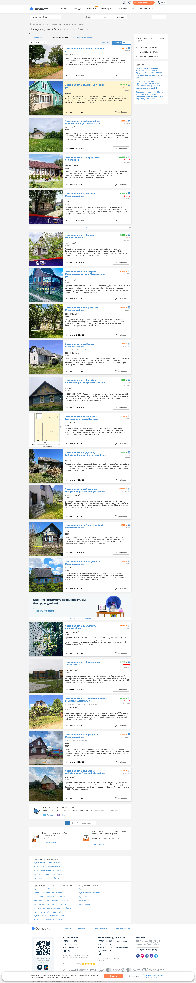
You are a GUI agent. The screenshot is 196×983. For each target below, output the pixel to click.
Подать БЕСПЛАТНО (145, 2)
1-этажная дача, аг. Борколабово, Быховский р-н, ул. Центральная (83, 122)
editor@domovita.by (71, 947)
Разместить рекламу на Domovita (80, 228)
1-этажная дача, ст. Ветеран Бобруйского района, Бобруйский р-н (85, 772)
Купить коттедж (85, 901)
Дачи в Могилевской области (56, 37)
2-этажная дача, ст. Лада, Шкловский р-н (85, 86)
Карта (128, 42)
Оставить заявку (49, 842)
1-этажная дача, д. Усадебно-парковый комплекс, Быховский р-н (86, 699)
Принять (113, 976)
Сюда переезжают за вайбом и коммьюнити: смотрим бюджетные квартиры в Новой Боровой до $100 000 (149, 95)
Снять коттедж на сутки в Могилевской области (52, 908)
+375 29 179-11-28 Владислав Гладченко (113, 947)
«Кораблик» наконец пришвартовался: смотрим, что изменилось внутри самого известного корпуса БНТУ (150, 84)
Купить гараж (84, 904)
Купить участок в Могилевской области (49, 916)
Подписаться (99, 844)
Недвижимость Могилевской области (44, 24)
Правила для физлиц (122, 928)
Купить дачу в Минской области (46, 878)
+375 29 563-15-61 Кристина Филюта (112, 941)
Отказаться (134, 976)
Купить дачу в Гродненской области (48, 874)
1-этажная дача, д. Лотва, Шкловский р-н (85, 49)
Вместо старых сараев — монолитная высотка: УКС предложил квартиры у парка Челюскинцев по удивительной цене (150, 72)
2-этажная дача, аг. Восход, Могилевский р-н (79, 345)
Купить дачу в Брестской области (47, 863)
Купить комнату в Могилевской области (49, 889)
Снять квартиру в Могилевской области (49, 897)
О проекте (67, 928)
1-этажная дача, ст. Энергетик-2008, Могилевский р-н (84, 526)
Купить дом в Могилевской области (48, 920)
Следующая (87, 823)
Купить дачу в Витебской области (47, 867)
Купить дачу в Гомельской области (47, 871)
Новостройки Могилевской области (48, 893)
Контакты (141, 937)
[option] (46, 62)
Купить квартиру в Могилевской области (50, 904)
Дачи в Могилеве (36, 37)
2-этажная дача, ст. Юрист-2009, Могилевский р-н (82, 308)
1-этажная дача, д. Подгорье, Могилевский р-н (80, 194)
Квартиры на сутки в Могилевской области (51, 901)
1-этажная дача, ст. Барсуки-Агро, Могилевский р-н (83, 562)
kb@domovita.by (104, 944)
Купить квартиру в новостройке (91, 893)
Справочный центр (148, 950)
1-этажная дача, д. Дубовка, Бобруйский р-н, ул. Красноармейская (85, 453)
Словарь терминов (99, 928)
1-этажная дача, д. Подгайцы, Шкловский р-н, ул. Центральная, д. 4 (85, 381)
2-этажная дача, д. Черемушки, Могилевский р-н (82, 735)
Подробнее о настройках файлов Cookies (154, 976)
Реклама (81, 928)
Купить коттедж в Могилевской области (49, 912)
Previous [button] (32, 62)
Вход (163, 2)
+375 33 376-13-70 (70, 944)
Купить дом (83, 897)
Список (118, 42)
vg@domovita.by (104, 951)
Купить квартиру (85, 889)
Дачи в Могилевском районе (81, 37)
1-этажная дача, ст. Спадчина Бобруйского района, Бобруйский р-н (85, 490)
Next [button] (60, 62)
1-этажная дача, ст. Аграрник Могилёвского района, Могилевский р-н (85, 274)
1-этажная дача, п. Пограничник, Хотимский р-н (82, 158)
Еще (159, 17)
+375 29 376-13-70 (70, 941)
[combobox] (45, 17)
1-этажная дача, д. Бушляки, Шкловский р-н (80, 627)
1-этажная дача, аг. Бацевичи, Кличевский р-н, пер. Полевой (81, 417)
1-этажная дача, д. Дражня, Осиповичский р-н (79, 236)
